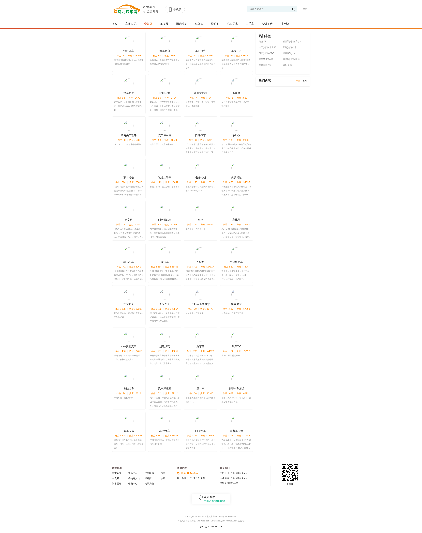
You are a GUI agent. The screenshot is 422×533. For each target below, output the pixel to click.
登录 (305, 8)
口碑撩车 (200, 135)
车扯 (200, 219)
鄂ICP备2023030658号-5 (211, 527)
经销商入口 (134, 478)
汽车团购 (149, 473)
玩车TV (236, 346)
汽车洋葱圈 (164, 388)
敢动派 (236, 135)
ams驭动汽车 (128, 346)
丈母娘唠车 (236, 262)
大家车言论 (236, 430)
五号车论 (164, 304)
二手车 (250, 23)
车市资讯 (130, 23)
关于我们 (149, 483)
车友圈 (164, 23)
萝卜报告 (128, 177)
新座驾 (236, 93)
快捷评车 (128, 50)
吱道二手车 (164, 177)
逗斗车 (200, 388)
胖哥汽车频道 (236, 388)
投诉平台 (267, 23)
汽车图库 (232, 23)
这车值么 (128, 430)
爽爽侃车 (236, 304)
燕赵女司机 (200, 93)
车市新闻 (116, 473)
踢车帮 (200, 346)
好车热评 (128, 93)
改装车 (165, 262)
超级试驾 (164, 346)
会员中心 (132, 483)
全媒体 (148, 23)
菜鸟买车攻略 (129, 135)
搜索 (163, 478)
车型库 (199, 23)
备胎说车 (128, 388)
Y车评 (200, 262)
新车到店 (164, 50)
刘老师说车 (164, 219)
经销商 (215, 23)
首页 (115, 23)
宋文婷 (129, 219)
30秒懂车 (164, 430)
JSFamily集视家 (200, 304)
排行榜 (284, 23)
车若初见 (128, 304)
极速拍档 (200, 177)
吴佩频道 (236, 177)
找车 (163, 473)
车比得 (236, 219)
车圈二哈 (236, 50)
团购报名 (181, 23)
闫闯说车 (200, 430)
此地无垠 (164, 93)
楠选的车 (128, 262)
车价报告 (200, 50)
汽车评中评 (164, 135)
